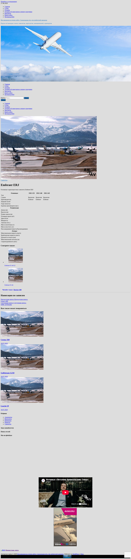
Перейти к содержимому (9, 1)
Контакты (8, 13)
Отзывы (7, 10)
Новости (7, 422)
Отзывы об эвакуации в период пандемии (18, 12)
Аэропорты (8, 417)
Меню (3, 100)
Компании (8, 420)
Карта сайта (8, 15)
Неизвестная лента (12, 550)
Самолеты (4, 180)
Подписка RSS (9, 17)
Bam (82, 554)
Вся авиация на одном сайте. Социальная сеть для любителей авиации (24, 20)
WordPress (76, 554)
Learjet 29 (5, 406)
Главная (7, 6)
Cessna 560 (5, 340)
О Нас (7, 8)
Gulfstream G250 (7, 373)
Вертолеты (8, 419)
